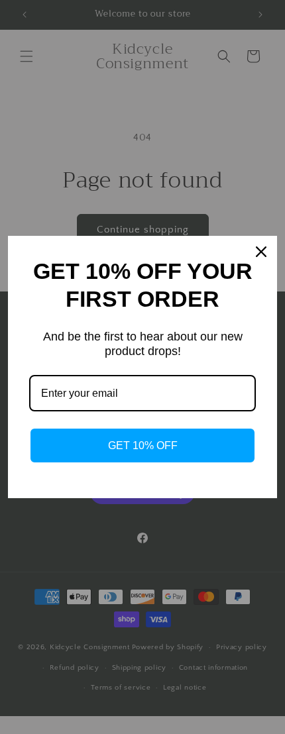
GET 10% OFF (143, 445)
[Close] (261, 252)
